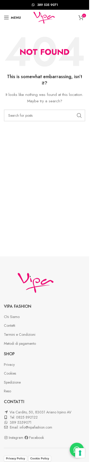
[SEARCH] (79, 115)
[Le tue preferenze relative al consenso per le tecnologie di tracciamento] (80, 453)
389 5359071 (21, 422)
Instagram (16, 437)
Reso (7, 391)
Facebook (36, 437)
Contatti (9, 325)
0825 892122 (27, 417)
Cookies (10, 373)
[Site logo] (44, 17)
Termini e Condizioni (19, 334)
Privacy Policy (15, 458)
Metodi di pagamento (20, 343)
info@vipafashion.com (36, 427)
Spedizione (12, 382)
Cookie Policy (39, 458)
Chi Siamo (12, 316)
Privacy (9, 364)
